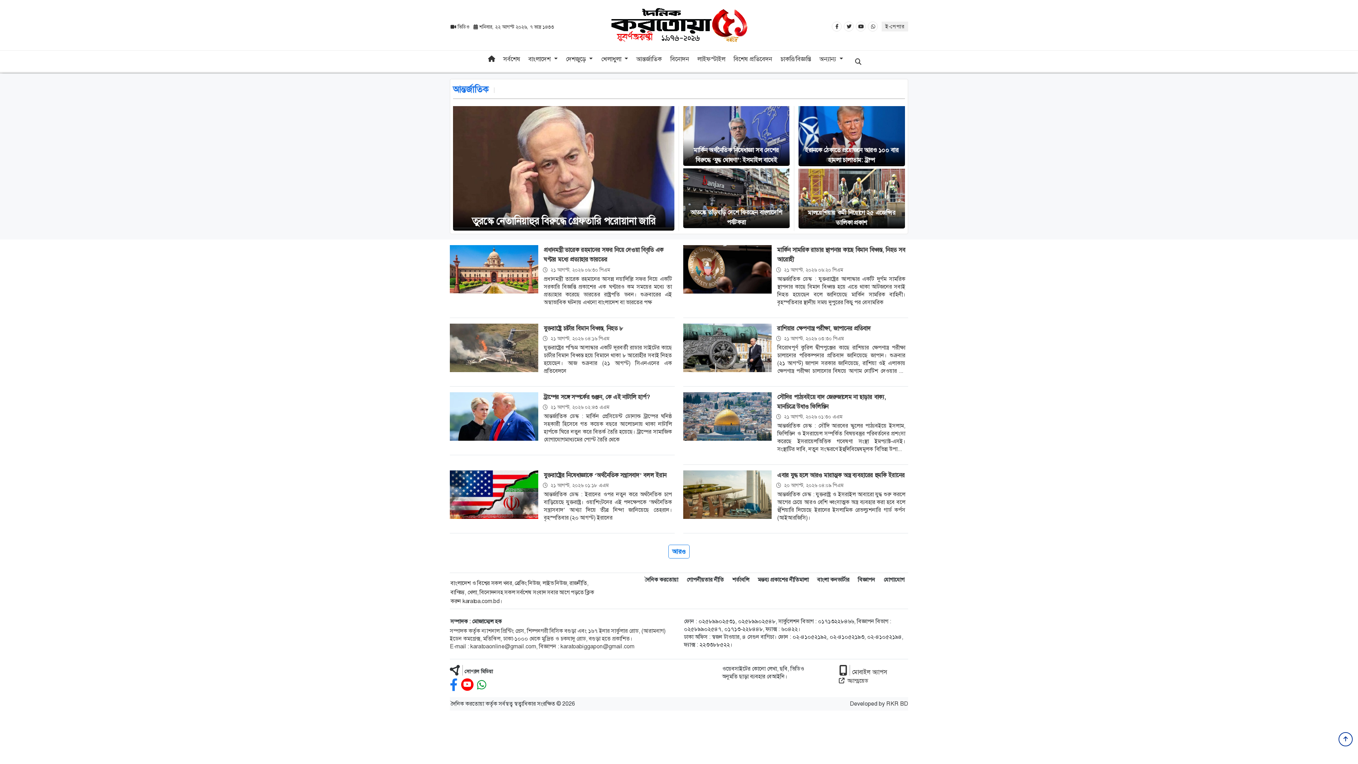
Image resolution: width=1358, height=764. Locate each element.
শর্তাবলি (740, 579)
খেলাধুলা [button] (612, 59)
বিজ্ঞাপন (866, 579)
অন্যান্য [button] (828, 59)
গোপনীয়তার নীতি (705, 579)
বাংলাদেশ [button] (540, 59)
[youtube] (467, 684)
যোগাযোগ (894, 579)
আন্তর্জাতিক (649, 59)
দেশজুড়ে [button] (577, 59)
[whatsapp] (481, 684)
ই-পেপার (895, 26)
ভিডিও (463, 27)
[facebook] (454, 684)
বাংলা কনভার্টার (833, 579)
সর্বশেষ (511, 59)
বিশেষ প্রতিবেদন (752, 59)
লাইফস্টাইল (711, 59)
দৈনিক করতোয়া (661, 579)
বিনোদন (679, 59)
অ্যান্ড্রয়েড (857, 680)
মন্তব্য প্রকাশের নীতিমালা (783, 579)
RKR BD (897, 703)
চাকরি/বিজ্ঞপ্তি (795, 59)
